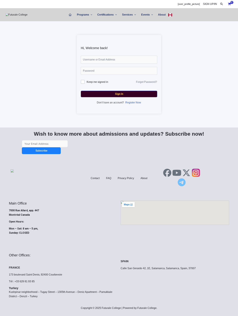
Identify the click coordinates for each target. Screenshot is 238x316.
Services (127, 14)
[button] (221, 4)
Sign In (119, 93)
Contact (95, 178)
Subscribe (41, 150)
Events (145, 14)
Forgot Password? (146, 82)
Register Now (133, 102)
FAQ (108, 178)
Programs (83, 14)
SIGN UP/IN (210, 4)
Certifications (105, 14)
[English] (170, 14)
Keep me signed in (97, 82)
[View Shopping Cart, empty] (229, 4)
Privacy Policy (126, 178)
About (162, 14)
